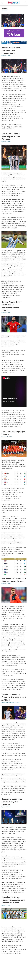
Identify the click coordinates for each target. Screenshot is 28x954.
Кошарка (3, 436)
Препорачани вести (9, 702)
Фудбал (3, 55)
